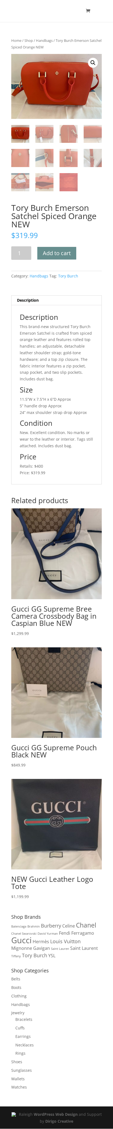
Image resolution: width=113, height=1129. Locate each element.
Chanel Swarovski (23, 934)
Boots (16, 987)
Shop (28, 40)
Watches (19, 1087)
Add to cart (57, 253)
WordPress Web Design (56, 1114)
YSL (51, 956)
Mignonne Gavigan (30, 948)
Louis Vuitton (65, 941)
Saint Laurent (84, 948)
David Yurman (48, 934)
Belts (15, 978)
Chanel (86, 925)
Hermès (41, 942)
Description (28, 300)
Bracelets (23, 1019)
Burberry (51, 925)
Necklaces (24, 1045)
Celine (68, 926)
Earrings (23, 1036)
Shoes (16, 1061)
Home (16, 40)
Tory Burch (68, 276)
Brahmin (33, 926)
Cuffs (20, 1027)
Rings (20, 1053)
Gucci (21, 940)
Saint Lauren (60, 949)
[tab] (56, 300)
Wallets (18, 1078)
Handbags (44, 40)
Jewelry (17, 1012)
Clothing (19, 996)
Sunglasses (21, 1070)
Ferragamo (82, 933)
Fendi (64, 933)
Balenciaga (18, 926)
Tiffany (16, 956)
